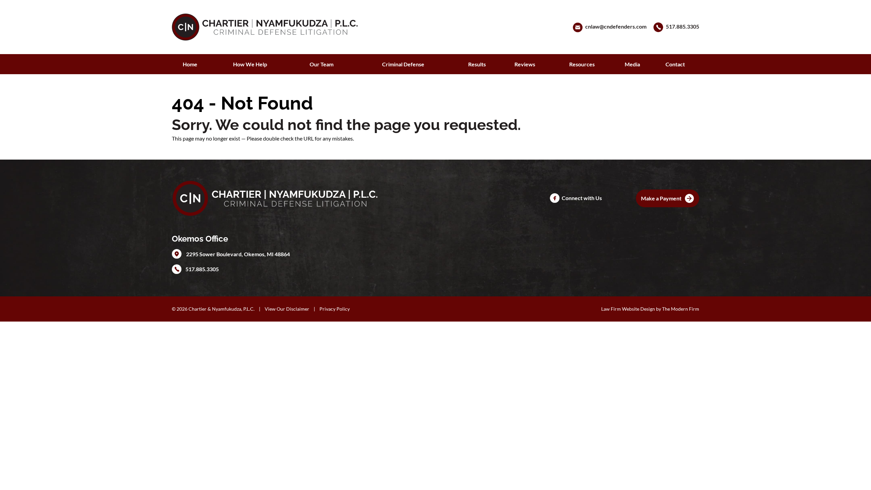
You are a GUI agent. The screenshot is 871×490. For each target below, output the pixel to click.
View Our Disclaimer (287, 309)
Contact (675, 64)
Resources (582, 64)
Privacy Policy (334, 309)
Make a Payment (661, 198)
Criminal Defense (403, 64)
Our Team (321, 64)
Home (190, 64)
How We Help (250, 64)
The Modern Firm (680, 309)
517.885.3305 (682, 26)
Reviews (524, 64)
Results (477, 64)
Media (632, 64)
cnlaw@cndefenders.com (615, 26)
